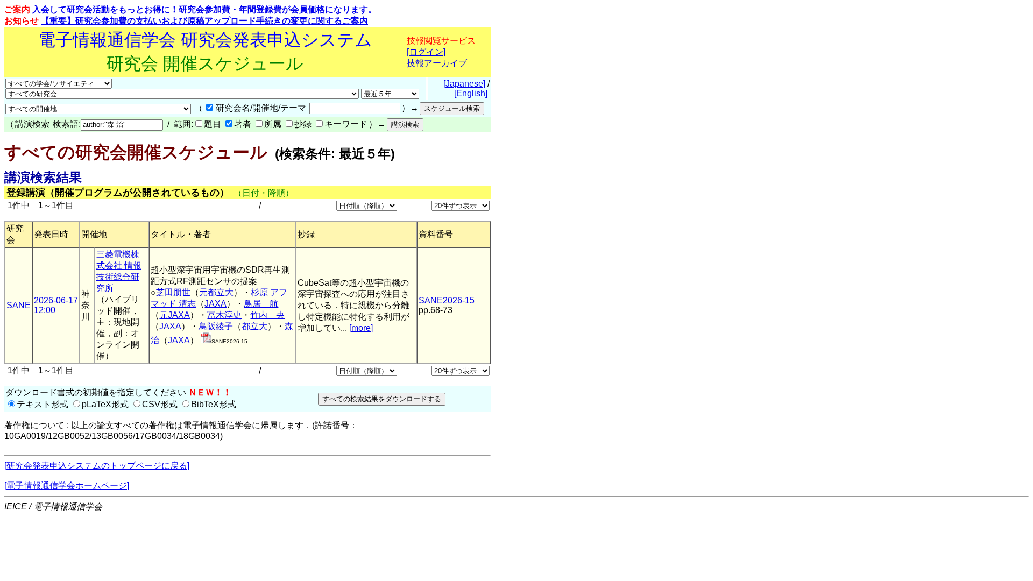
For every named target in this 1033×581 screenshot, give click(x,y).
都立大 (254, 326)
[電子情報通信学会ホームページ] (66, 485)
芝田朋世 (173, 292)
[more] (361, 327)
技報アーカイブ (437, 63)
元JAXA (174, 315)
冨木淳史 (224, 315)
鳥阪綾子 (216, 326)
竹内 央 (267, 315)
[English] (470, 93)
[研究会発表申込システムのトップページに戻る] (96, 465)
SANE (18, 305)
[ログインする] (206, 340)
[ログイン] (426, 51)
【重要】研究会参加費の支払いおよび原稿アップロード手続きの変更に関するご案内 (204, 20)
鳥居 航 (261, 303)
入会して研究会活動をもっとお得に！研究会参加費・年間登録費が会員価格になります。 (204, 9)
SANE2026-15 (447, 300)
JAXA (215, 303)
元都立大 (216, 292)
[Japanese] (464, 83)
